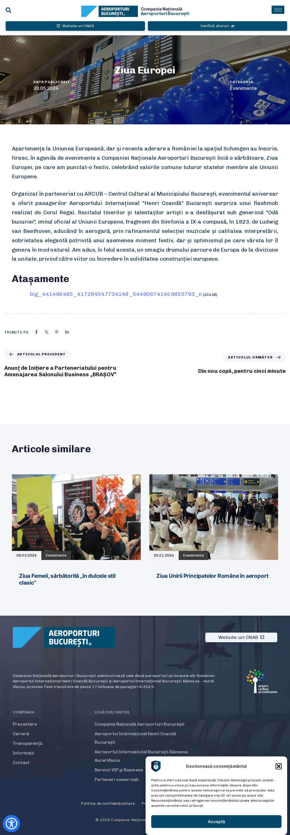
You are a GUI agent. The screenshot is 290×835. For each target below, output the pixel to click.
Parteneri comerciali (116, 779)
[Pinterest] (57, 332)
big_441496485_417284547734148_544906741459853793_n (116, 294)
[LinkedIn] (67, 332)
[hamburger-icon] (278, 10)
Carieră (21, 733)
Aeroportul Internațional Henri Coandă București (135, 738)
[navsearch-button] (8, 11)
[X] (46, 332)
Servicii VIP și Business (119, 770)
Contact (21, 762)
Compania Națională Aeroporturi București (139, 724)
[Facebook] (36, 332)
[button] (279, 766)
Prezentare (25, 724)
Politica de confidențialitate (108, 803)
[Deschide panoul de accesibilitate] (11, 823)
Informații (23, 753)
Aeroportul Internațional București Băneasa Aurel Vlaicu (141, 756)
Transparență (27, 743)
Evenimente (243, 88)
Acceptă (216, 821)
